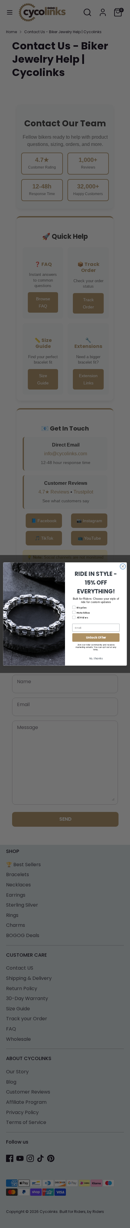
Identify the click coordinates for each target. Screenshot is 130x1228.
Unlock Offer (96, 637)
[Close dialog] (122, 566)
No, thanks (96, 658)
